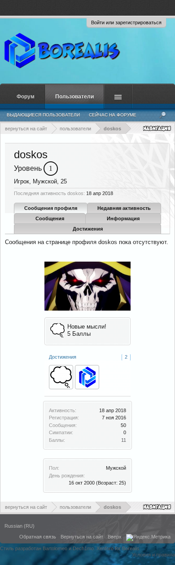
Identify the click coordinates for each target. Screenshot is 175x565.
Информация (123, 218)
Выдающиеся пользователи (43, 114)
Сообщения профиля (50, 208)
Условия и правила (153, 554)
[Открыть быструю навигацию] (157, 128)
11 (123, 440)
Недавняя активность (124, 208)
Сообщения (49, 218)
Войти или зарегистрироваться (126, 22)
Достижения (88, 228)
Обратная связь (37, 536)
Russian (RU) (19, 526)
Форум (26, 96)
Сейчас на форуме (112, 114)
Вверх (115, 536)
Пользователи (74, 96)
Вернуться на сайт (82, 536)
